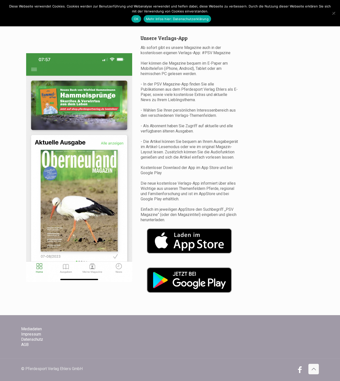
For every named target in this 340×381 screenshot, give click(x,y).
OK (136, 19)
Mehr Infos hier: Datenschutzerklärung (177, 19)
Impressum (31, 334)
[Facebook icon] (299, 371)
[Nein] (333, 13)
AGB (25, 344)
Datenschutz (32, 339)
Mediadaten (31, 329)
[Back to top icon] (313, 369)
